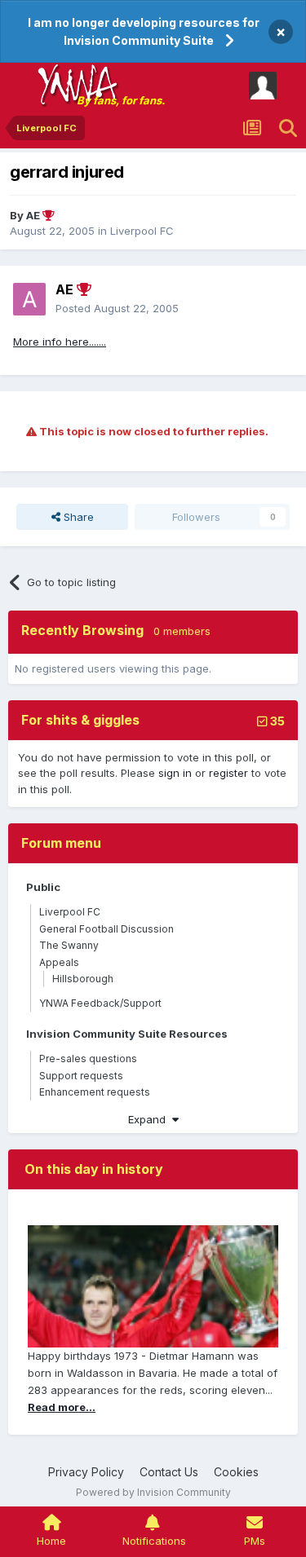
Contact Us (169, 1472)
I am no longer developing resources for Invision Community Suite (143, 31)
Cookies (236, 1472)
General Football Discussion (106, 929)
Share (77, 516)
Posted (117, 308)
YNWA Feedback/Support (100, 1003)
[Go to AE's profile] (29, 299)
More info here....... (59, 341)
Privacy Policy (86, 1472)
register (228, 772)
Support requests (81, 1076)
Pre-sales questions (88, 1058)
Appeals (59, 962)
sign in (175, 772)
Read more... (61, 1407)
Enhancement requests (94, 1092)
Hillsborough (82, 979)
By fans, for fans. (121, 100)
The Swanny (69, 945)
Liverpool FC (142, 230)
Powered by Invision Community (153, 1492)
